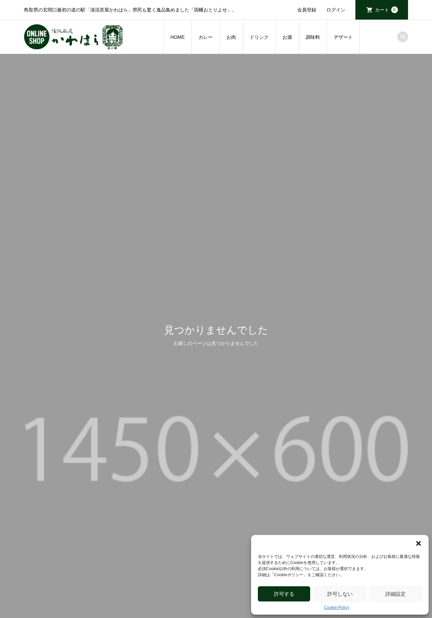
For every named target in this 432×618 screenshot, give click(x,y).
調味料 (313, 37)
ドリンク (259, 37)
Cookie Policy (336, 607)
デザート (343, 37)
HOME (177, 37)
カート (385, 9)
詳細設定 (395, 594)
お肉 (231, 37)
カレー (205, 37)
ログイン (335, 9)
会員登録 (306, 9)
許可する (284, 594)
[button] (418, 543)
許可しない (340, 594)
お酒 (287, 37)
